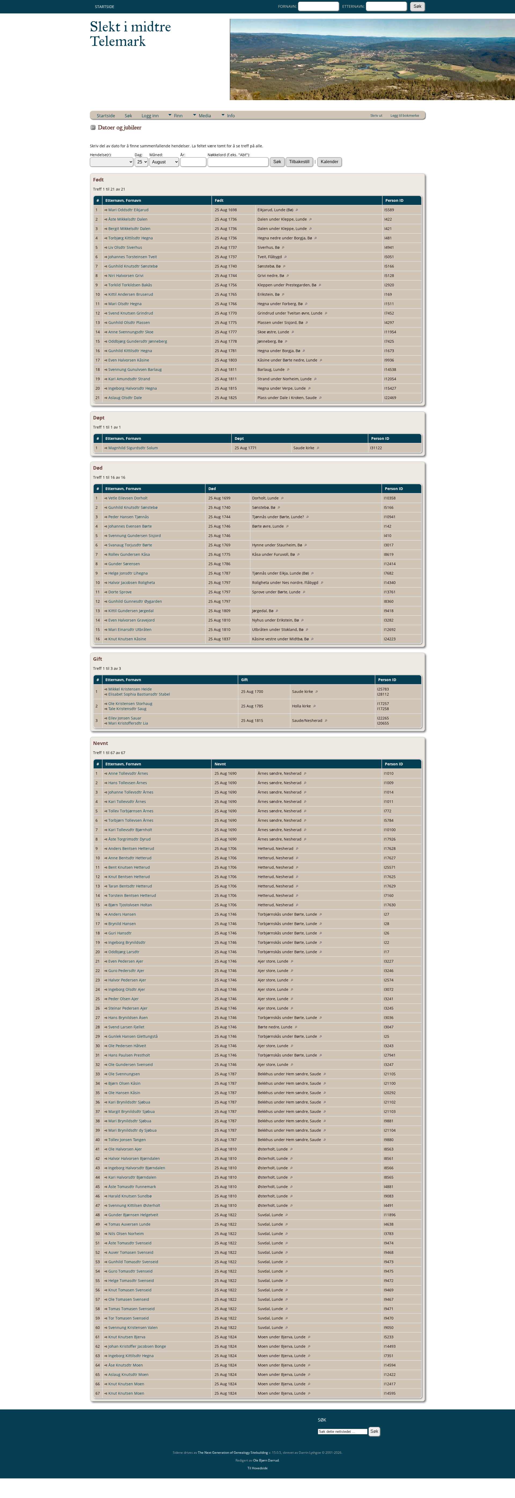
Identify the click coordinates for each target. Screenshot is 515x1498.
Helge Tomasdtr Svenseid (131, 1280)
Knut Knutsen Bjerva (126, 1336)
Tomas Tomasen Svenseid (131, 1308)
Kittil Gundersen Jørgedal (131, 610)
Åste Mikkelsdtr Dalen (128, 219)
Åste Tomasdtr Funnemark (132, 1186)
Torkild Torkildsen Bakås (130, 284)
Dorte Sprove (120, 591)
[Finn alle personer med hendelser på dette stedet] (298, 209)
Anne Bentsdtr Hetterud (130, 857)
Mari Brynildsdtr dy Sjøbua (132, 1130)
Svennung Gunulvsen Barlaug (135, 369)
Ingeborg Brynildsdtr (127, 942)
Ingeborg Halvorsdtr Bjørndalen (136, 1167)
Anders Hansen (122, 914)
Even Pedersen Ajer (125, 961)
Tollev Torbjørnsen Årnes (130, 810)
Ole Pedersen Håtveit (127, 1045)
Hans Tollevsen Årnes (127, 782)
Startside (104, 6)
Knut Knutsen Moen (126, 1383)
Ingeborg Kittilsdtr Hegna (131, 1355)
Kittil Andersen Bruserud (130, 294)
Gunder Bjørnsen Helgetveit (133, 1214)
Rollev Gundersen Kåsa (129, 554)
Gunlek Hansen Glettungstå (133, 1036)
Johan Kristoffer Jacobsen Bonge (137, 1346)
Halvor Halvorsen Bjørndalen (134, 1158)
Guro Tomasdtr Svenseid (130, 1271)
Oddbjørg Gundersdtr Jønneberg (137, 341)
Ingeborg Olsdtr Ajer (126, 989)
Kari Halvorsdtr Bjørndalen (132, 1177)
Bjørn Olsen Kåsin (124, 1083)
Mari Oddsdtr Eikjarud (128, 209)
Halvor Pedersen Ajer (127, 979)
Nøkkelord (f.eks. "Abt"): (229, 154)
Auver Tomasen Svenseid (130, 1252)
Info (231, 116)
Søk (128, 116)
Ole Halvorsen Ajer (125, 1149)
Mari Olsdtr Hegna (125, 303)
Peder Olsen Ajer (123, 998)
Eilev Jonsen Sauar (124, 718)
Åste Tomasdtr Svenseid (130, 1242)
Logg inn (150, 116)
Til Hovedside (258, 1468)
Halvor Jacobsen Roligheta (131, 582)
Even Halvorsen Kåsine (128, 360)
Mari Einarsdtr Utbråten (130, 629)
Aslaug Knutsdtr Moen (128, 1374)
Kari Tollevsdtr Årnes (127, 801)
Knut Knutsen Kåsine (127, 638)
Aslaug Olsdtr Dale (125, 397)
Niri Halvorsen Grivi (126, 275)
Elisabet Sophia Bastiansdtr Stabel (139, 694)
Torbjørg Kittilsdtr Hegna (130, 237)
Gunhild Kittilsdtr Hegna (130, 350)
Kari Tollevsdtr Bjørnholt (130, 829)
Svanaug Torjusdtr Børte (130, 544)
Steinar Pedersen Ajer (128, 1008)
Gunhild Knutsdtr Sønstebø (132, 266)
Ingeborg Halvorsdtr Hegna (132, 388)
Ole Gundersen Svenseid (130, 1064)
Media (205, 116)
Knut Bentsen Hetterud (129, 876)
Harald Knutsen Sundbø (130, 1196)
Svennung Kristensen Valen (133, 1327)
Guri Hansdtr (120, 933)
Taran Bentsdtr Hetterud (130, 886)
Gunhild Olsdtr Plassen (129, 322)
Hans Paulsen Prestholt (129, 1055)
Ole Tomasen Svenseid (128, 1299)
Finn (178, 116)
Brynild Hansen (122, 923)
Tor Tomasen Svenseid (128, 1318)
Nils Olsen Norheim (126, 1233)
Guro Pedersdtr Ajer (126, 970)
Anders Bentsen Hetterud (131, 848)
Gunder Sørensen (124, 563)
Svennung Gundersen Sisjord (134, 535)
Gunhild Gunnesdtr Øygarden (135, 601)
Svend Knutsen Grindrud (130, 313)
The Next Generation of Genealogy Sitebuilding (233, 1452)
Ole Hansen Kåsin (124, 1092)
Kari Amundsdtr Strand (129, 378)
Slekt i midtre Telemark (130, 34)
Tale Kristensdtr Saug (127, 708)
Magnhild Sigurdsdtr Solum (133, 447)
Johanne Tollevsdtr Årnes (130, 792)
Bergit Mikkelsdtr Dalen (129, 228)
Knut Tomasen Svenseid (130, 1289)
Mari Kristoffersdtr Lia (128, 723)
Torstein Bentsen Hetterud (132, 895)
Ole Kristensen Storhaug (130, 703)
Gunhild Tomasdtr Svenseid (133, 1261)
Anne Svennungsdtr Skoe (130, 331)
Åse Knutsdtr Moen (125, 1365)
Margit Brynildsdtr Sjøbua (131, 1111)
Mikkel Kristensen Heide (130, 689)
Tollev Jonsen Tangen (127, 1139)
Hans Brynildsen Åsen (128, 1017)
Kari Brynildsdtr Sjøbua (129, 1102)
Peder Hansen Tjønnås (128, 516)
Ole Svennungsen (124, 1073)
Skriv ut (376, 115)
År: (182, 154)
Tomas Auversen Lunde (129, 1224)
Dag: (139, 154)
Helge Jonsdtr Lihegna (128, 573)
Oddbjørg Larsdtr (123, 951)
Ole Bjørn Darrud (266, 1460)
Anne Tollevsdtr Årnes (128, 773)
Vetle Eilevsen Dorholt (128, 497)
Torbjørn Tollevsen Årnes (130, 820)
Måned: (156, 154)
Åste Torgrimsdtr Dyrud (129, 839)
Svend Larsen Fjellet (126, 1026)
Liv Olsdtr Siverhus (125, 247)
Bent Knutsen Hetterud (129, 867)
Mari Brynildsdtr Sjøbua (129, 1120)
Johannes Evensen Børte (130, 526)
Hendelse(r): (101, 154)
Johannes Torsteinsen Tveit (132, 256)
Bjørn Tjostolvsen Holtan (130, 904)
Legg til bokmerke (405, 115)
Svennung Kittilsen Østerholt (134, 1205)
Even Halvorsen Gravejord (131, 620)
